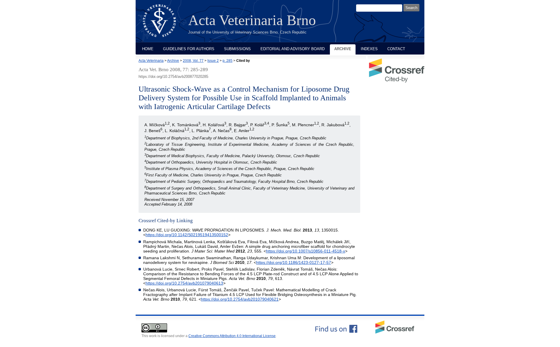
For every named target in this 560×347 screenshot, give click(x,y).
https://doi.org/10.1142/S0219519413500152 (187, 234)
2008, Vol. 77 (193, 61)
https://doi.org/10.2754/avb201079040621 (240, 299)
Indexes (369, 49)
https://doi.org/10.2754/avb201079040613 (184, 283)
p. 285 (227, 61)
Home (147, 49)
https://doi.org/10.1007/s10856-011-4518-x (305, 251)
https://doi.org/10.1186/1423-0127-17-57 (293, 262)
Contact (396, 49)
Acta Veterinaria (151, 61)
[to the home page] (164, 24)
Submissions (237, 49)
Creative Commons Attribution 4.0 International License (232, 336)
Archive (342, 49)
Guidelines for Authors (188, 49)
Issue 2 (213, 61)
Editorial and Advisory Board (292, 49)
